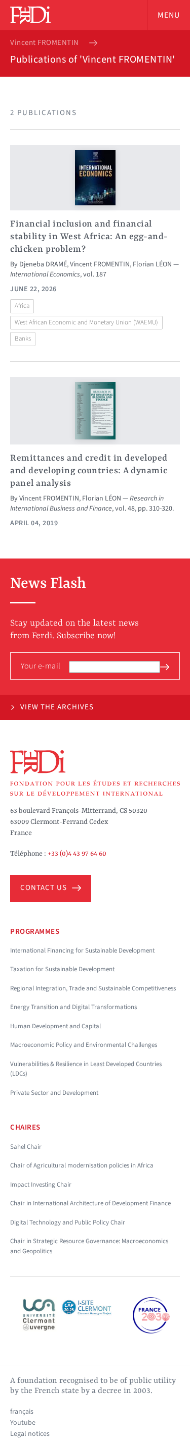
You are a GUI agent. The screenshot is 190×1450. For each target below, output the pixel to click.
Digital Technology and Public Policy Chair (67, 1222)
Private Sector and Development (54, 1092)
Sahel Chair (26, 1146)
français (21, 1412)
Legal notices (30, 1434)
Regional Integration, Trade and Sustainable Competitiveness (93, 988)
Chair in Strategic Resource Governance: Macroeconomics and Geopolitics (89, 1246)
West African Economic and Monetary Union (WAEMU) (86, 322)
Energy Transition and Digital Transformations (73, 1007)
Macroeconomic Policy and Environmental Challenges (83, 1044)
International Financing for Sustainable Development (82, 950)
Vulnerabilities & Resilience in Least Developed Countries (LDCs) (86, 1069)
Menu (169, 15)
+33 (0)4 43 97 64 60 (77, 854)
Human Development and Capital (55, 1026)
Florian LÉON (152, 264)
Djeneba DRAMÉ (43, 264)
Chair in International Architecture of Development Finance (90, 1203)
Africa (22, 305)
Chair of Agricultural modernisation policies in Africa (82, 1165)
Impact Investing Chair (40, 1184)
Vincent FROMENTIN (44, 43)
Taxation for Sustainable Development (62, 969)
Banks (23, 338)
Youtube (22, 1423)
